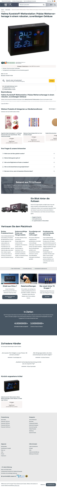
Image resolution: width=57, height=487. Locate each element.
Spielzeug (31, 430)
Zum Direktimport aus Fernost (10, 297)
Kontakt (31, 448)
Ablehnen (43, 484)
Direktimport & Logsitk (6, 448)
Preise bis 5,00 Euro (5, 425)
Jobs (2, 452)
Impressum (3, 455)
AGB (30, 450)
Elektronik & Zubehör (33, 425)
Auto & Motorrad (32, 419)
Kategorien (32, 417)
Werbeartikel (4, 446)
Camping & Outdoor (33, 423)
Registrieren (25, 66)
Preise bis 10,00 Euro (5, 427)
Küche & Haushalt (33, 427)
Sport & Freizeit (32, 432)
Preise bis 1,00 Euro (5, 421)
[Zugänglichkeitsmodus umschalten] (52, 1)
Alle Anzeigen (52, 109)
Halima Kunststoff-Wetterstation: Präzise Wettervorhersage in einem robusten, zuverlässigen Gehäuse (11, 398)
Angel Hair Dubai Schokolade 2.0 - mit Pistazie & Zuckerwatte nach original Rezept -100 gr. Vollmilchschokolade (11, 135)
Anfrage (52, 80)
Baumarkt (31, 421)
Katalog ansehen (1, 4)
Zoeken (44, 4)
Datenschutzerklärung (34, 452)
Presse (2, 453)
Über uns (3, 450)
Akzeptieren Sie (50, 484)
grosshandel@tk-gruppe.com (9, 476)
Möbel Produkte (32, 429)
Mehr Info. (17, 485)
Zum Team (47, 296)
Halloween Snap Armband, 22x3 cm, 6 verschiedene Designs (32, 134)
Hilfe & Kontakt (33, 444)
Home (2, 9)
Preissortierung (5, 417)
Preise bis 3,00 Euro (5, 423)
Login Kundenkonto (33, 446)
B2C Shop (49, 1)
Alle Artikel (7, 9)
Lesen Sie (4, 103)
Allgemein (3, 444)
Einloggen (19, 66)
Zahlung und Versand (33, 453)
